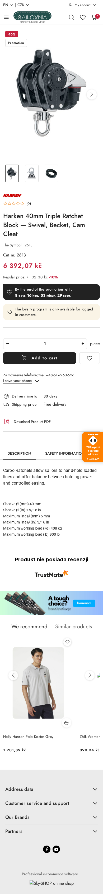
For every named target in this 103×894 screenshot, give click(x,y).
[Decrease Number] (7, 343)
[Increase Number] (83, 343)
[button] (91, 94)
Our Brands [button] (17, 817)
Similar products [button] (73, 626)
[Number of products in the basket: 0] (94, 17)
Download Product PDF (32, 421)
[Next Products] (90, 675)
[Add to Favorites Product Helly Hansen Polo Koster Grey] (67, 642)
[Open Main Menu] (6, 17)
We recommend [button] (29, 626)
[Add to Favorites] (89, 358)
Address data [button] (19, 789)
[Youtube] (56, 849)
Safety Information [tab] (65, 453)
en (5, 4)
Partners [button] (13, 831)
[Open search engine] (71, 17)
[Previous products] (13, 675)
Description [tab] (19, 453)
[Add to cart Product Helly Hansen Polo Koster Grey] (66, 723)
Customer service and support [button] (37, 803)
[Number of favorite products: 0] (83, 17)
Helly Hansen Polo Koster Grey (28, 736)
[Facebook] (46, 849)
